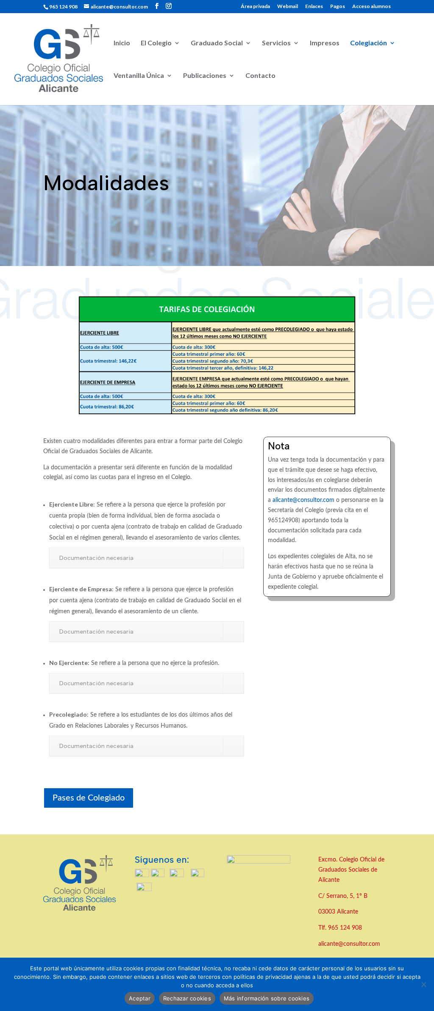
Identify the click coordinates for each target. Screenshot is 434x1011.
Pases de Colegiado (89, 798)
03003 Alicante (338, 912)
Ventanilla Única (139, 75)
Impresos (324, 43)
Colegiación (368, 43)
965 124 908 (345, 928)
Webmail (287, 6)
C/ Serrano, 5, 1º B (343, 896)
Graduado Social (217, 43)
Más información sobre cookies (266, 998)
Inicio (122, 43)
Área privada (255, 6)
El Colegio (156, 43)
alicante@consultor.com (303, 500)
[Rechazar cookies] (423, 984)
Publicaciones (204, 75)
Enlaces (314, 6)
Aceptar (139, 998)
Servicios (276, 43)
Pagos (337, 6)
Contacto (260, 75)
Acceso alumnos (371, 6)
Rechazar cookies (187, 998)
